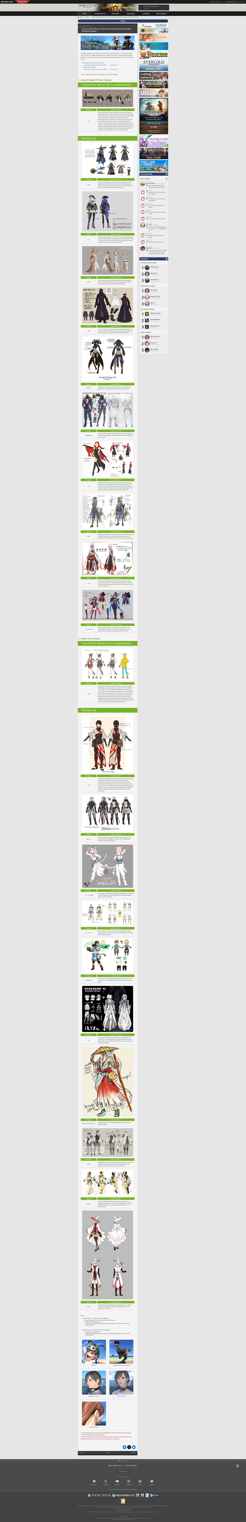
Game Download (123, 1471)
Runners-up (114, 65)
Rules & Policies (117, 1489)
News (106, 1484)
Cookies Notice (133, 1489)
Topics (108, 1452)
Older (82, 1452)
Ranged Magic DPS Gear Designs (93, 63)
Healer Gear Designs (89, 67)
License (110, 1489)
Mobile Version (124, 1460)
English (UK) (231, 2)
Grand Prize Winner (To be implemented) (96, 65)
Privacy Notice (126, 1489)
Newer (133, 1452)
